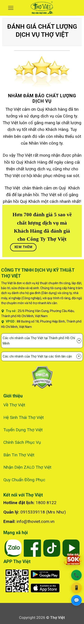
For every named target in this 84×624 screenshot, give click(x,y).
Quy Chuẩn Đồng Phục (24, 479)
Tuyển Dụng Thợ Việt (23, 429)
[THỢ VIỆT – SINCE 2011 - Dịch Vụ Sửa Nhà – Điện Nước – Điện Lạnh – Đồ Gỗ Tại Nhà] (42, 7)
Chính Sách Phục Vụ (22, 442)
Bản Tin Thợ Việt (18, 454)
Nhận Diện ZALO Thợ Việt (27, 467)
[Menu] (11, 8)
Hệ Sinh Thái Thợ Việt (23, 417)
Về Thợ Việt (14, 404)
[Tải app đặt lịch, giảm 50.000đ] (73, 559)
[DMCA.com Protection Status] (42, 376)
